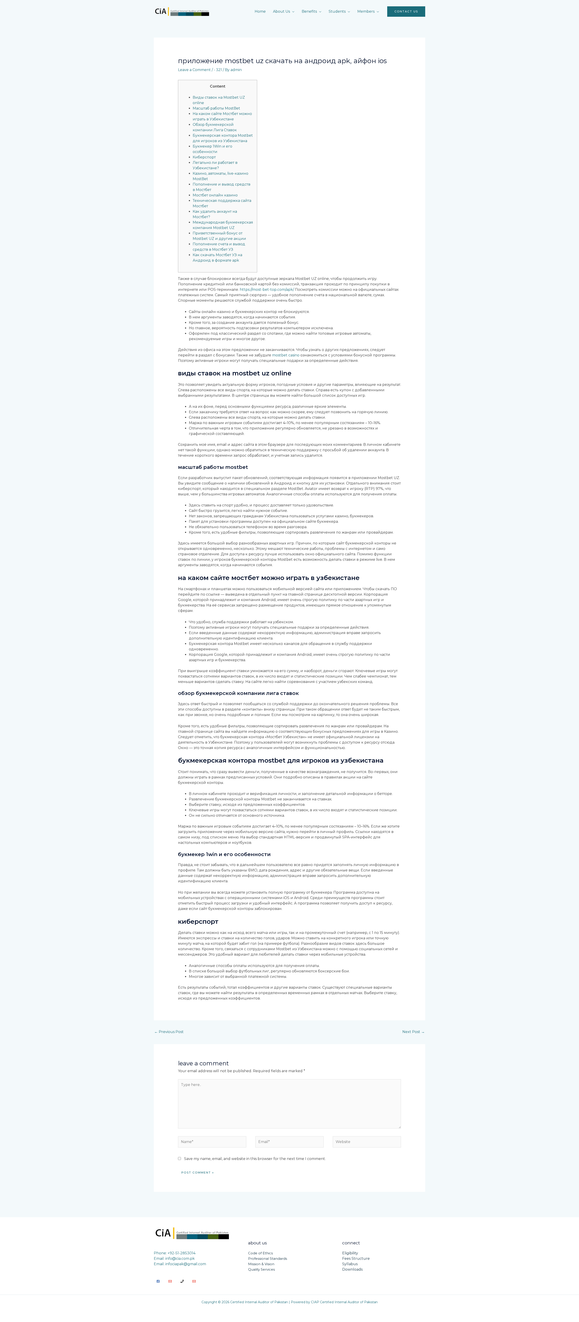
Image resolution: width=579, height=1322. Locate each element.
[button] (406, 11)
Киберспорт (204, 157)
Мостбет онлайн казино (215, 195)
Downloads (352, 1269)
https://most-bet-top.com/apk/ (267, 289)
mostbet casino (285, 355)
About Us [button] (281, 11)
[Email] (170, 1281)
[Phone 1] (182, 1281)
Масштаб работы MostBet (216, 108)
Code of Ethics (260, 1253)
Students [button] (337, 11)
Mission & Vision (261, 1264)
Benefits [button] (309, 11)
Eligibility (350, 1253)
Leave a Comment (194, 70)
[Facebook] (158, 1281)
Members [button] (366, 11)
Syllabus (350, 1264)
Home (260, 11)
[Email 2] (194, 1281)
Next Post (413, 1032)
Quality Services (261, 1269)
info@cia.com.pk (180, 1258)
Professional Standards (267, 1258)
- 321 (218, 70)
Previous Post (169, 1032)
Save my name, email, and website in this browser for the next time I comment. (255, 1159)
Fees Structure (356, 1258)
